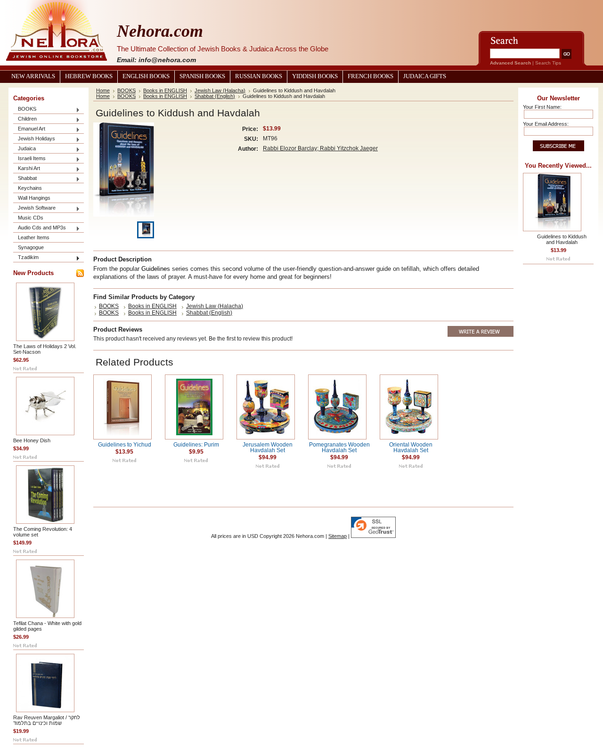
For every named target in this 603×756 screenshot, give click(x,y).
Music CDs (30, 217)
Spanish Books (202, 76)
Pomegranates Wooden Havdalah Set (339, 447)
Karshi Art (26, 168)
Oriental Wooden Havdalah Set (410, 447)
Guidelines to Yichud (124, 444)
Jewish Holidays (34, 139)
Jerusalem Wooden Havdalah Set (268, 447)
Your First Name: (542, 107)
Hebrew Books (89, 76)
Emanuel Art (29, 129)
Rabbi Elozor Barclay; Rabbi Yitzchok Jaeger (320, 148)
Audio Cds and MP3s (39, 228)
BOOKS (24, 109)
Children (25, 119)
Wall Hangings (34, 198)
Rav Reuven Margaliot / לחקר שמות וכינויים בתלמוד (46, 720)
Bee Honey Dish (31, 440)
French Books (370, 76)
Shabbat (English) (215, 96)
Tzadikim (26, 257)
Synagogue (31, 247)
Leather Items (33, 237)
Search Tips (548, 62)
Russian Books (258, 76)
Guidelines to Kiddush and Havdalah (562, 239)
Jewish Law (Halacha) (220, 90)
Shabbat (25, 178)
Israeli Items (29, 159)
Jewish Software (34, 208)
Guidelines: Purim (196, 444)
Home (103, 90)
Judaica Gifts (424, 76)
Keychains (30, 188)
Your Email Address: (546, 124)
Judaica (24, 149)
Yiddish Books (315, 76)
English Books (146, 76)
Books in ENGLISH (165, 90)
